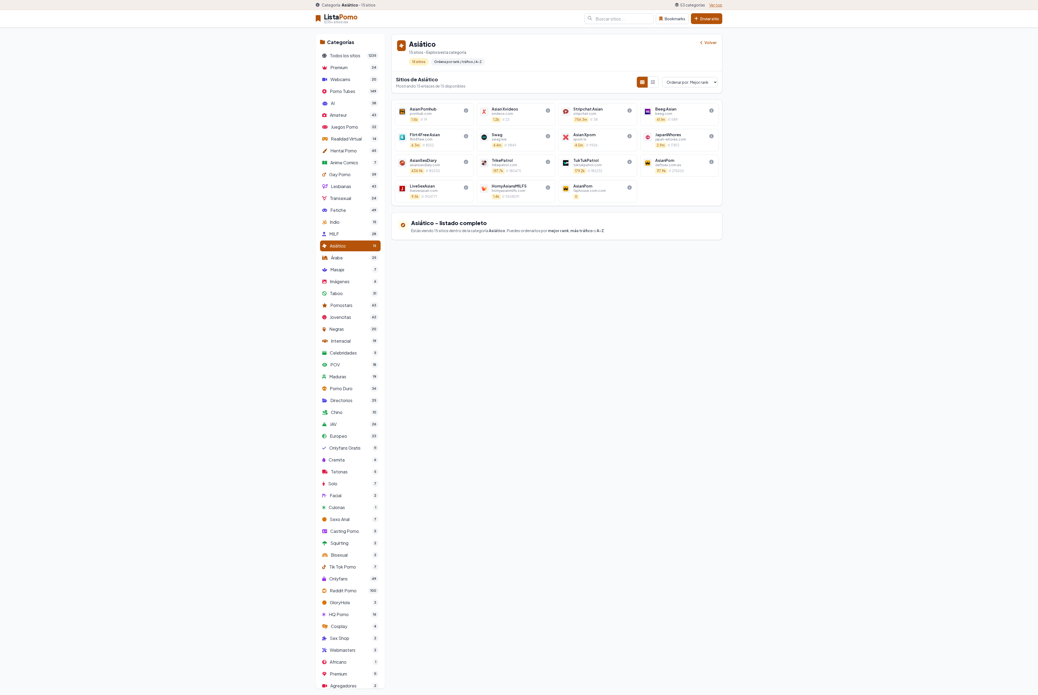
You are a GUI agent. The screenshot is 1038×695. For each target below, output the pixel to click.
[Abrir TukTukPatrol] (598, 166)
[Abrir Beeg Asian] (680, 114)
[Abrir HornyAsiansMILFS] (516, 191)
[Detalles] (466, 110)
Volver (710, 42)
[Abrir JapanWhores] (680, 140)
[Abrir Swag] (516, 140)
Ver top (715, 4)
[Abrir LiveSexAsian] (434, 191)
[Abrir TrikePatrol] (516, 166)
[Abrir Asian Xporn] (598, 140)
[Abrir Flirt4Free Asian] (434, 140)
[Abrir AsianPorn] (680, 166)
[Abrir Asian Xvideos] (516, 114)
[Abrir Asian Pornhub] (434, 114)
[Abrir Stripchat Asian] (598, 114)
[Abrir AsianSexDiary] (434, 166)
